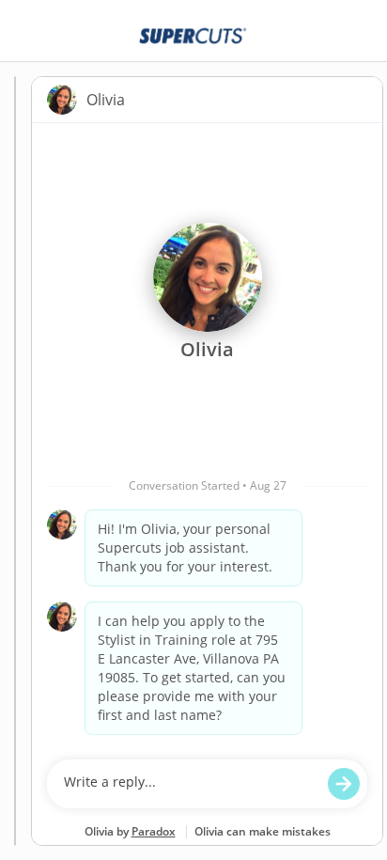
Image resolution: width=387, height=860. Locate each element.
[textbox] (189, 784)
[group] (207, 436)
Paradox (154, 831)
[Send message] (344, 784)
